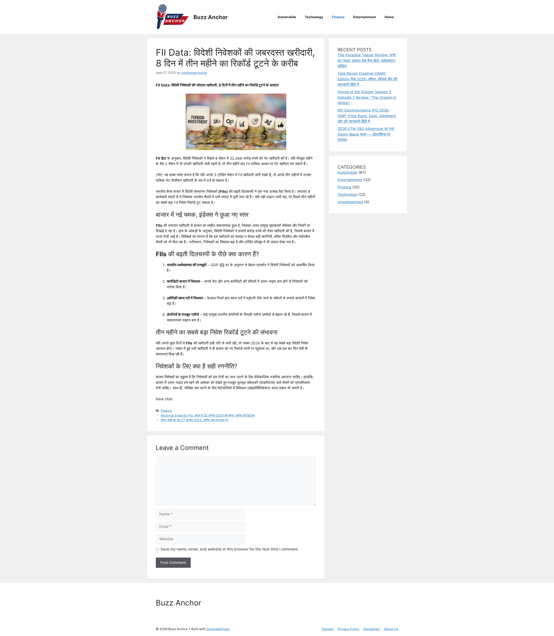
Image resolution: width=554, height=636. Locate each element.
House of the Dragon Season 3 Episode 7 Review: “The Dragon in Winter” (367, 97)
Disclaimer (372, 629)
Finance (338, 17)
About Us (391, 629)
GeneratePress (218, 629)
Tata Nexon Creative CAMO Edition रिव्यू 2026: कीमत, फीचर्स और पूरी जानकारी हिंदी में (367, 79)
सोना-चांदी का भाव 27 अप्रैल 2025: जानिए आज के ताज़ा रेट (194, 420)
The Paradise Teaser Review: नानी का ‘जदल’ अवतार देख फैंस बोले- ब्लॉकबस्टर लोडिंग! (367, 60)
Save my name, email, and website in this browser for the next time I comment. (230, 549)
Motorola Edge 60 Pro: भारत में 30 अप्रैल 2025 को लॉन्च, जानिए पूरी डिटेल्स (208, 415)
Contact (327, 629)
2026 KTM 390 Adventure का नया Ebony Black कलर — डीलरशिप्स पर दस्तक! (366, 134)
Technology (314, 17)
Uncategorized (350, 202)
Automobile (287, 17)
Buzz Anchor (210, 17)
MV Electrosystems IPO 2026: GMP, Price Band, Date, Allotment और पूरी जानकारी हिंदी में (367, 115)
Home (389, 17)
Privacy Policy (348, 629)
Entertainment (364, 17)
